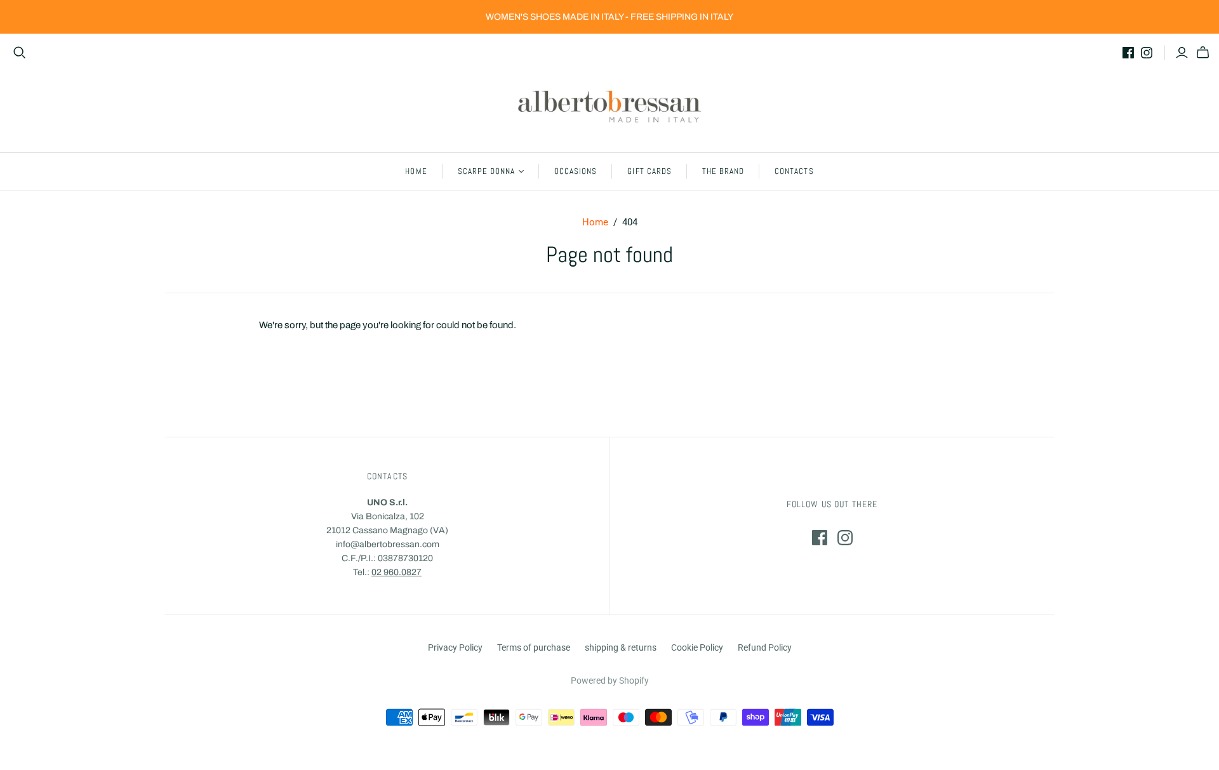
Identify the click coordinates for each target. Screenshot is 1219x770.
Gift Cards (649, 171)
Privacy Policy (455, 647)
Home (416, 171)
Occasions (575, 171)
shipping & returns (620, 647)
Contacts (794, 171)
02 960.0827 (396, 572)
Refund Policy (765, 647)
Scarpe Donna (486, 171)
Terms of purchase (533, 647)
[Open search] (19, 52)
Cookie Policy (697, 647)
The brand (723, 171)
